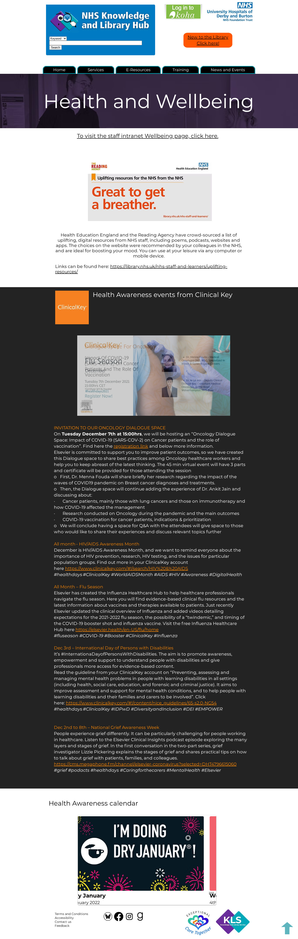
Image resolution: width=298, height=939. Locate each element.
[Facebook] (118, 916)
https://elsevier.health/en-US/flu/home (117, 629)
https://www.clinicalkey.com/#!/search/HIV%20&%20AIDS (126, 568)
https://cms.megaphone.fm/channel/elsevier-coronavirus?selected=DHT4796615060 (145, 764)
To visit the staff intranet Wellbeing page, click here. (147, 136)
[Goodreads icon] (140, 916)
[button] (150, 190)
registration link (131, 446)
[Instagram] (129, 916)
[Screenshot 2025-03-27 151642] (108, 916)
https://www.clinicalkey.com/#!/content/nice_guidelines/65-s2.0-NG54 (141, 703)
